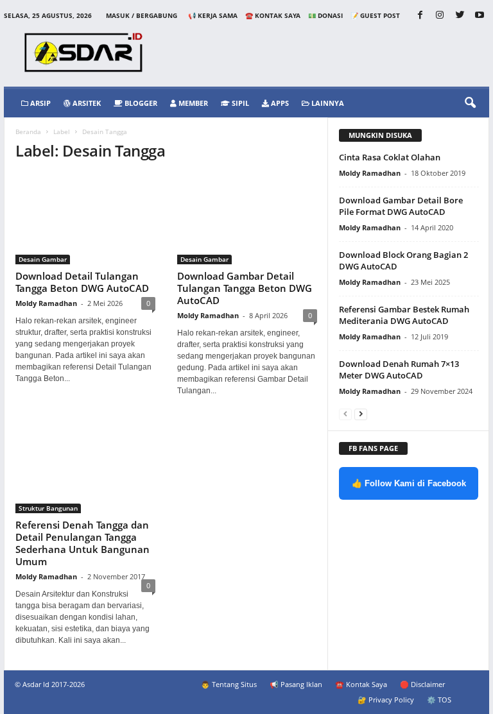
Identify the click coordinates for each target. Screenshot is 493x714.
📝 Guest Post (375, 15)
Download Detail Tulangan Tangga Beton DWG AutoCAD (82, 281)
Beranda (28, 131)
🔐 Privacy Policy (386, 699)
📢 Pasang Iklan (296, 684)
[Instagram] (439, 15)
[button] (470, 103)
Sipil (239, 103)
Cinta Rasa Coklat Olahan (389, 157)
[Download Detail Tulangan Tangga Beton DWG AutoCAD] (85, 219)
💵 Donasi (325, 15)
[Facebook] (420, 15)
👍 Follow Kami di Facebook (409, 483)
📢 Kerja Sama (213, 15)
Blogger (140, 103)
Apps (279, 103)
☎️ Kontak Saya (272, 15)
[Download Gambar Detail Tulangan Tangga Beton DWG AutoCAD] (247, 219)
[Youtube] (479, 15)
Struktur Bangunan (48, 508)
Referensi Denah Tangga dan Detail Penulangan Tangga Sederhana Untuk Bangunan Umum (82, 543)
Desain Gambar (43, 259)
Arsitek (86, 103)
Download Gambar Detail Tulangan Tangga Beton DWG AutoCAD (244, 288)
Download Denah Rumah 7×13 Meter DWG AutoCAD (399, 369)
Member (192, 103)
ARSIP (39, 103)
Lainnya (326, 103)
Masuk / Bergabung (141, 15)
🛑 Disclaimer (422, 684)
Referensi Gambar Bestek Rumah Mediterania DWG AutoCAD (404, 315)
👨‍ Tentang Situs (229, 684)
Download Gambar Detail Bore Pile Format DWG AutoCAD (401, 205)
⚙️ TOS (439, 699)
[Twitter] (459, 15)
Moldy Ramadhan (46, 303)
